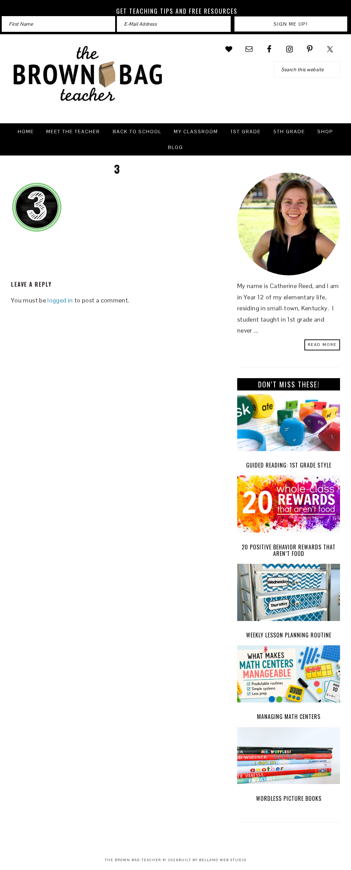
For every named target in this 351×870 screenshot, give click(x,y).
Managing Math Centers (288, 716)
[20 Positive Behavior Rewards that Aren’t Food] (288, 505)
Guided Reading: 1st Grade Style (288, 465)
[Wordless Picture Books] (288, 757)
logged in (60, 300)
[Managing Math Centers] (288, 675)
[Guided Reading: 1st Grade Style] (288, 424)
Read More (322, 344)
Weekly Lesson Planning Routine (288, 635)
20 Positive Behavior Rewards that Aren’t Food (289, 550)
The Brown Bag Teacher (88, 78)
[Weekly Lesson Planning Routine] (288, 594)
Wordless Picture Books (289, 798)
